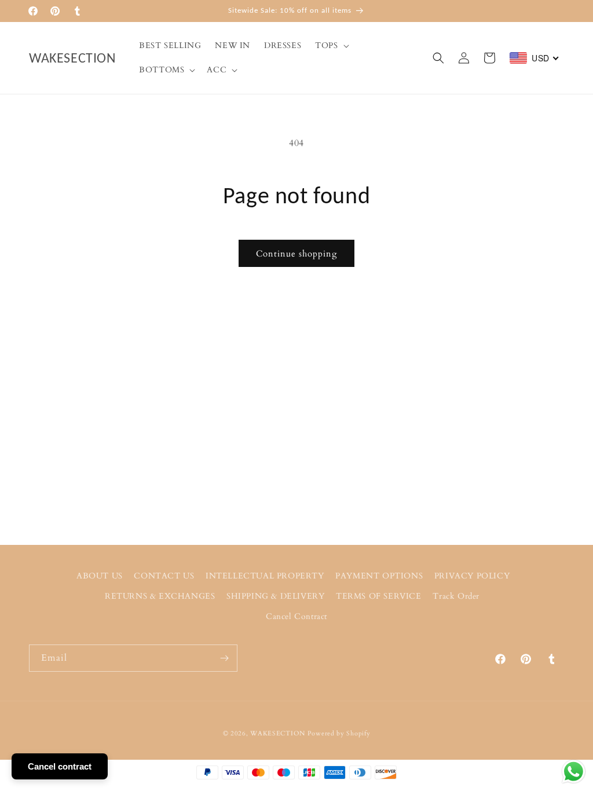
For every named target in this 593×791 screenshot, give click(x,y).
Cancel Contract (296, 616)
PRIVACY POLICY (472, 575)
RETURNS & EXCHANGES (160, 596)
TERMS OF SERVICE (379, 596)
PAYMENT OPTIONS (379, 575)
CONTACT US (164, 575)
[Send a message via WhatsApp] (573, 771)
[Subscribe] (224, 658)
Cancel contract (59, 766)
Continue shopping (296, 253)
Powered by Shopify (339, 733)
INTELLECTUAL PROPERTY (265, 575)
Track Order (456, 596)
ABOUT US (99, 575)
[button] (330, 46)
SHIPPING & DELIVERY (275, 596)
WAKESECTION (277, 733)
